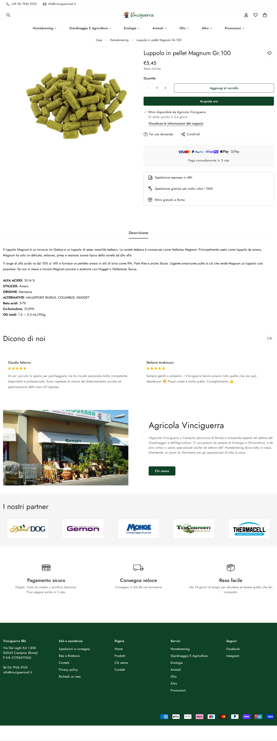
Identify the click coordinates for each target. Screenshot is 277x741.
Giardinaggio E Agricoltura (88, 28)
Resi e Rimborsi (69, 655)
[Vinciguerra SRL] (138, 15)
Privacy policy (68, 669)
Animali (157, 28)
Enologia (130, 28)
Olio (182, 28)
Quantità (150, 78)
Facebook (233, 649)
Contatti (64, 662)
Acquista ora (209, 101)
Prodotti (120, 655)
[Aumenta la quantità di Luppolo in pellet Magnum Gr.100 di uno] (165, 87)
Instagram (232, 655)
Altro (205, 28)
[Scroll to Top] (269, 719)
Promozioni (233, 28)
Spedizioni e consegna (74, 649)
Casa (99, 40)
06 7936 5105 (18, 667)
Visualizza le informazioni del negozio (175, 123)
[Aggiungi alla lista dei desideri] (269, 53)
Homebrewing (43, 28)
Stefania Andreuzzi (160, 362)
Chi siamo (162, 471)
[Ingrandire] (129, 57)
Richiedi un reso (70, 676)
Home (119, 649)
